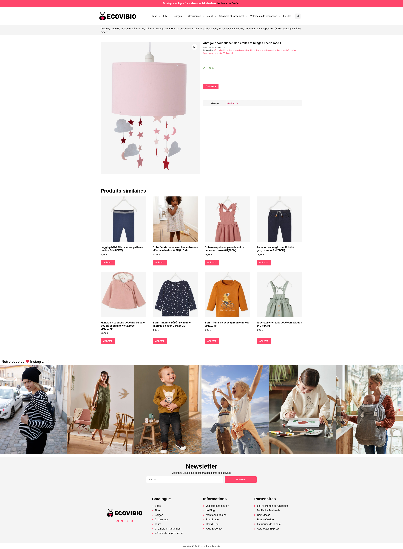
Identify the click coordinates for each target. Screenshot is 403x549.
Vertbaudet (228, 53)
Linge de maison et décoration (127, 28)
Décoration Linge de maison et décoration (168, 28)
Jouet (210, 16)
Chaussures (194, 16)
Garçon (178, 16)
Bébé (154, 16)
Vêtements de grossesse (263, 16)
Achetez (211, 86)
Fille (165, 16)
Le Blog (287, 16)
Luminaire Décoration (205, 28)
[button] (4, 410)
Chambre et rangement (231, 16)
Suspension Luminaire (231, 28)
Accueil (105, 28)
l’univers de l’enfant (228, 3)
